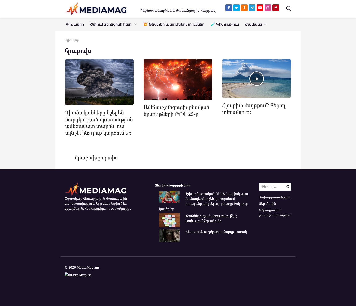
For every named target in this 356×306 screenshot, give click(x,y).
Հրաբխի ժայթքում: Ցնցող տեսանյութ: (253, 108)
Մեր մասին (267, 203)
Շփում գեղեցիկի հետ (110, 24)
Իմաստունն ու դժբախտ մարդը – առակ (216, 231)
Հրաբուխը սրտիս (96, 157)
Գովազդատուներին (274, 197)
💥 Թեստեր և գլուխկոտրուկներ (173, 24)
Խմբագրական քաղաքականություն (275, 212)
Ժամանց (253, 24)
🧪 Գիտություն (225, 24)
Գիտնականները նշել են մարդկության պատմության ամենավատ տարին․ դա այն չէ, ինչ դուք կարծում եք (99, 122)
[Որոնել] (288, 187)
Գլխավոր (75, 24)
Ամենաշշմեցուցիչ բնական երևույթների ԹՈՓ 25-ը (176, 110)
